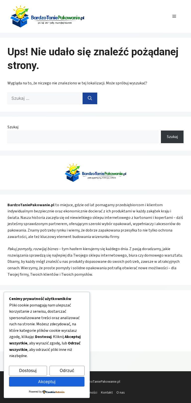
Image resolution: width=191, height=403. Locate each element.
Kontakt (107, 392)
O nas (120, 392)
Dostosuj (28, 370)
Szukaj (12, 127)
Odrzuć (67, 370)
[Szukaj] (90, 98)
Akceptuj (46, 381)
